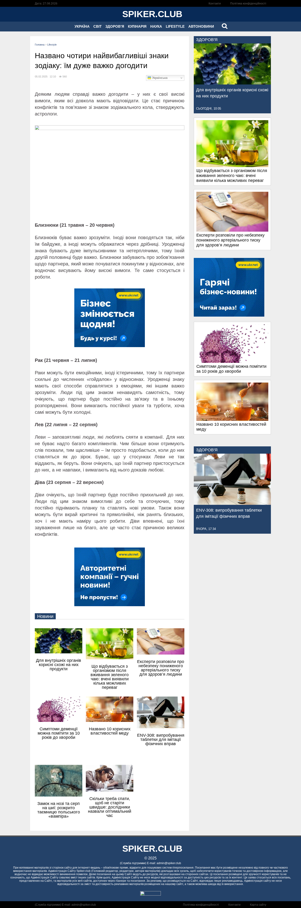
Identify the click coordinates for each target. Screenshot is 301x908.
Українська (159, 78)
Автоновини (201, 26)
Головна (39, 44)
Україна (82, 26)
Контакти (215, 3)
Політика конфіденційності (248, 3)
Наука (156, 26)
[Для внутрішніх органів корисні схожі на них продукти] (232, 83)
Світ (97, 26)
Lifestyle (175, 26)
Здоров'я (114, 26)
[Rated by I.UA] (150, 894)
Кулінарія (137, 26)
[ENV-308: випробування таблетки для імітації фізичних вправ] (232, 503)
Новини (45, 616)
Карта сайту (258, 904)
